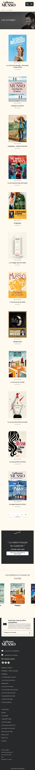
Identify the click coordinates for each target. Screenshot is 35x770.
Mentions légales (5, 750)
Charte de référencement (6, 752)
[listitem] (2, 662)
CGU (2, 757)
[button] (22, 515)
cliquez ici (28, 628)
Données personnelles (6, 754)
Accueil (3, 10)
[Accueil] (8, 4)
